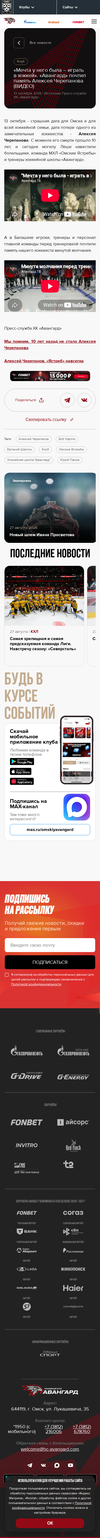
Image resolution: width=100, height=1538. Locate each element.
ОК (50, 1523)
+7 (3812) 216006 (54, 1429)
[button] (29, 400)
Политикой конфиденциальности (36, 984)
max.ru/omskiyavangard (50, 829)
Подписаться (50, 962)
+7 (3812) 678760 (82, 1429)
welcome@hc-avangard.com (50, 1449)
